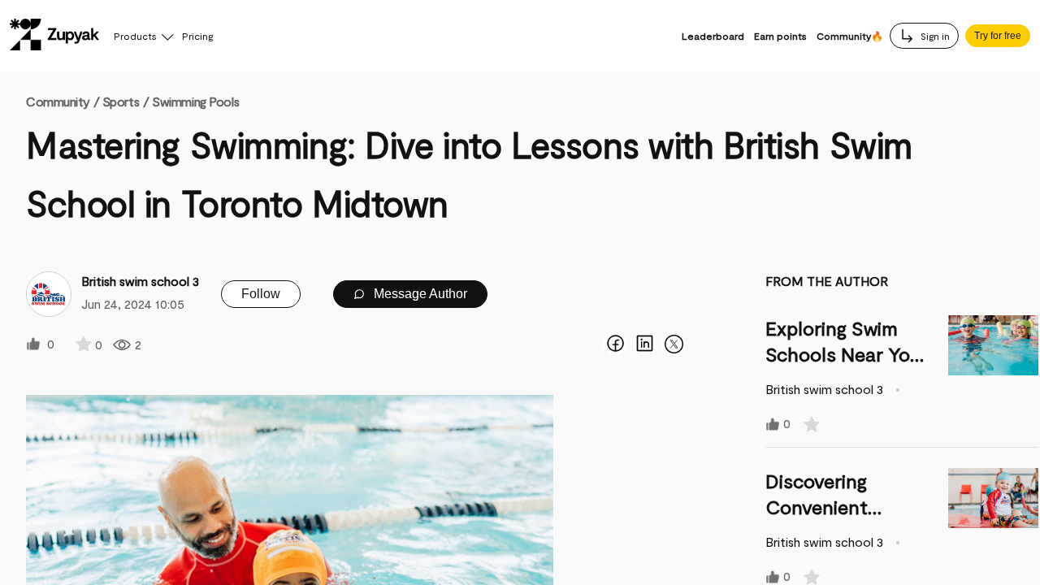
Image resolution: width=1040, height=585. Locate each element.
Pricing (197, 35)
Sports (120, 101)
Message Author (418, 294)
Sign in (934, 35)
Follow (260, 294)
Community (62, 101)
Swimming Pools (195, 101)
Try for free (997, 35)
